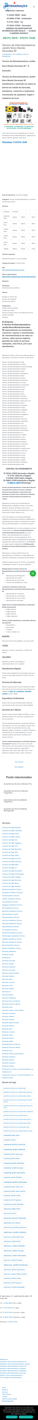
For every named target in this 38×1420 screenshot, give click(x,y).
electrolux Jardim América (15, 1232)
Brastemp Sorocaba (8, 960)
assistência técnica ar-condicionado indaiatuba (18, 1111)
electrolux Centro (10, 1213)
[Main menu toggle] (34, 7)
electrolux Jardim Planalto (13, 1260)
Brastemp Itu (6, 957)
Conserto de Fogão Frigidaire (11, 877)
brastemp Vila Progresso (12, 1200)
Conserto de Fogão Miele (10, 864)
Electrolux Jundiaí (7, 964)
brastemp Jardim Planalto (13, 1177)
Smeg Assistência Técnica (10, 895)
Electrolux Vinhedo (8, 1019)
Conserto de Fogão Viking (10, 855)
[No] (35, 1413)
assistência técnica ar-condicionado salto (16, 1127)
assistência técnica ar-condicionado (14, 1088)
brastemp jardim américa (14, 1149)
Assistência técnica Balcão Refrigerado (15, 810)
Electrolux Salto (7, 979)
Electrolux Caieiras (8, 1016)
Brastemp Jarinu (7, 1035)
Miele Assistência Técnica (10, 926)
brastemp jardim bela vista (13, 1154)
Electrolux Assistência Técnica (12, 942)
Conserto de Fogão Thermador (12, 830)
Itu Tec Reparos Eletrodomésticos (11, 1377)
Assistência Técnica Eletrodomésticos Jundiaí (15, 1364)
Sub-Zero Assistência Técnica (12, 920)
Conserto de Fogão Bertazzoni (12, 849)
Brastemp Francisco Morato (11, 1047)
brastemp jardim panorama (14, 1173)
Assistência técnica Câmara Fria (18, 784)
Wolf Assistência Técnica (10, 914)
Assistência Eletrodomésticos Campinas (13, 1368)
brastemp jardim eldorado (14, 1163)
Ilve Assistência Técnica (10, 902)
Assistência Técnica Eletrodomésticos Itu (13, 1361)
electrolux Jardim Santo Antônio (15, 1274)
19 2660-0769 (7, 1317)
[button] (33, 573)
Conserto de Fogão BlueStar (11, 886)
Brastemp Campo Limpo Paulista (12, 1053)
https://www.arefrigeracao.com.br (13, 270)
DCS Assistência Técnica (10, 908)
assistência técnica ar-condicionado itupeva (17, 1119)
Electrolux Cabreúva (8, 967)
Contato (4, 1396)
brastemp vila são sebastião (14, 1204)
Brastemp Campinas (8, 1057)
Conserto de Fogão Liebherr (11, 837)
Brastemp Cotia (7, 1050)
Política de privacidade (9, 1399)
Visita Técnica (6, 1394)
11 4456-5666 (7, 1303)
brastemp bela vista (11, 1135)
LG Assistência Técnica (9, 930)
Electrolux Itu (6, 991)
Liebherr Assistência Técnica (11, 899)
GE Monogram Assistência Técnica (13, 936)
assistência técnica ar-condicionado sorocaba (17, 1131)
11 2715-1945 (7, 1308)
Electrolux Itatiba (7, 995)
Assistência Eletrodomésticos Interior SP (13, 1366)
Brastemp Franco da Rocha (11, 1044)
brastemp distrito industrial (14, 1144)
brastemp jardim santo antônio (14, 1191)
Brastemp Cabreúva (8, 1063)
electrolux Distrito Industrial (15, 1218)
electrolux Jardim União (12, 1278)
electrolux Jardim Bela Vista (14, 1237)
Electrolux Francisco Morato (11, 1004)
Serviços (5, 1392)
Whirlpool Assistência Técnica (11, 889)
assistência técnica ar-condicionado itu (15, 1115)
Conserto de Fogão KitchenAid (12, 871)
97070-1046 (27, 38)
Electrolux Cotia (7, 1007)
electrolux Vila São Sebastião (14, 1287)
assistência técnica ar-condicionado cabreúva (17, 1092)
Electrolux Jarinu (7, 985)
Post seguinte (18, 767)
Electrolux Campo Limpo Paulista (13, 1010)
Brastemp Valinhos (8, 1026)
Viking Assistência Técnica (10, 917)
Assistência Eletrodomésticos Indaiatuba (13, 1370)
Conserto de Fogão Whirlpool (11, 827)
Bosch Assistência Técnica (11, 945)
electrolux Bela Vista (12, 1209)
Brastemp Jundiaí (7, 954)
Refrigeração (7, 54)
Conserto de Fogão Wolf (10, 852)
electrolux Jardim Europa (14, 1251)
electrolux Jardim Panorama (15, 1256)
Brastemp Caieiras (8, 1060)
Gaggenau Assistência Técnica (12, 905)
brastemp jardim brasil (12, 1158)
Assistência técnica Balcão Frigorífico (15, 801)
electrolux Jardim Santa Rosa (14, 1270)
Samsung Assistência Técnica (12, 923)
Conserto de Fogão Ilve (9, 840)
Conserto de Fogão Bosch (10, 883)
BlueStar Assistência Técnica (11, 948)
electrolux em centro (12, 1223)
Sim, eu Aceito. (12, 1417)
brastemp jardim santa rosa (13, 1187)
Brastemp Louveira (8, 1032)
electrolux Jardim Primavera (16, 1265)
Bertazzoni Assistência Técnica (12, 911)
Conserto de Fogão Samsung (11, 861)
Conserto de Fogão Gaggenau (12, 843)
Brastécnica (4, 1359)
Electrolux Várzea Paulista (10, 973)
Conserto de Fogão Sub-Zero (11, 858)
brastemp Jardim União (12, 1195)
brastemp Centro (10, 1140)
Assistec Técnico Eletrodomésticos (11, 1375)
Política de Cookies (26, 1417)
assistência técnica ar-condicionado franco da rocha (17, 1107)
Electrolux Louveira (8, 982)
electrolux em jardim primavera (15, 1227)
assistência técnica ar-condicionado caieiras (17, 1096)
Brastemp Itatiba (7, 1041)
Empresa (5, 1390)
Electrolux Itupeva (8, 988)
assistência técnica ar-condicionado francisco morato (17, 1101)
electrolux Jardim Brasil (12, 1241)
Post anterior (19, 762)
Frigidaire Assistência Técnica (11, 939)
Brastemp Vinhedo (8, 1066)
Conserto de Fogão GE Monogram (13, 874)
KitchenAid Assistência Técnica (12, 933)
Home (4, 1387)
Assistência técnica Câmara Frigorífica (16, 792)
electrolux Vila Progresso (13, 1283)
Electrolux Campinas (8, 1013)
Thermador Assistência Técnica (12, 892)
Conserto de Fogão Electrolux (11, 880)
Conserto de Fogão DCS (10, 846)
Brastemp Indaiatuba (9, 951)
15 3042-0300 (7, 1312)
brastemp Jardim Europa (13, 1168)
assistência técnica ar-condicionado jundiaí (16, 1123)
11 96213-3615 (14, 483)
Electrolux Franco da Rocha (11, 1001)
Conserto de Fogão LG (9, 868)
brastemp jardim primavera (15, 1182)
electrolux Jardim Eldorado (14, 1246)
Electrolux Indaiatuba (9, 998)
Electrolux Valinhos (8, 976)
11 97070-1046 (12, 1322)
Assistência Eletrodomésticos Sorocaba (13, 1373)
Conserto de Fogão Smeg (10, 833)
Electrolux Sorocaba (8, 970)
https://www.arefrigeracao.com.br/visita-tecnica (19, 276)
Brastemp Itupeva (8, 1038)
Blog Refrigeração (8, 1401)
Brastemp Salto (7, 1029)
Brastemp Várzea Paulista (10, 1022)
